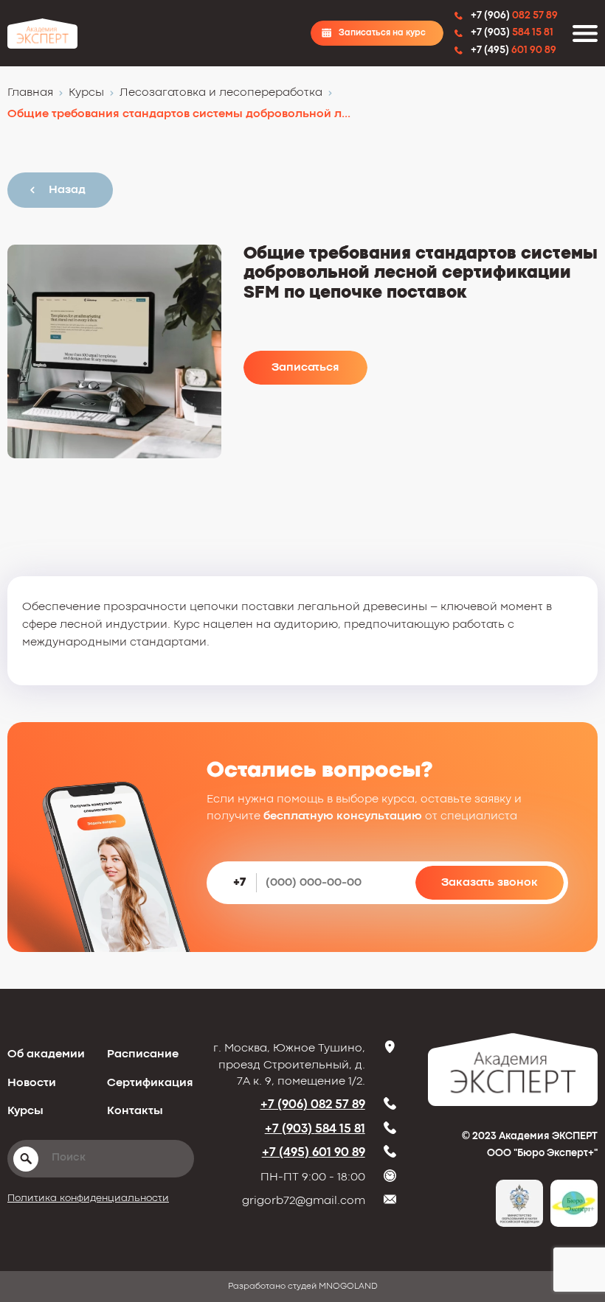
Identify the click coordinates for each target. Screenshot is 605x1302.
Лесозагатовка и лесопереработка (221, 93)
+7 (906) (312, 1104)
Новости (31, 1083)
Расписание (143, 1054)
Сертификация (150, 1083)
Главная (30, 93)
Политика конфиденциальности (88, 1198)
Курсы (86, 93)
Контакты (135, 1111)
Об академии (46, 1054)
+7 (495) (313, 1152)
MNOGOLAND (348, 1286)
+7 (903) (315, 1129)
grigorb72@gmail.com (303, 1201)
